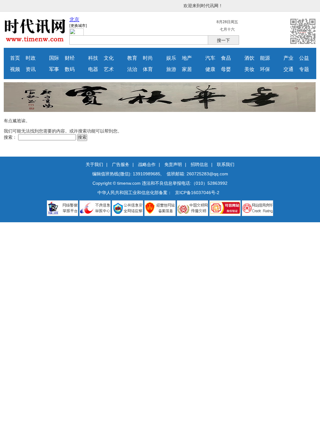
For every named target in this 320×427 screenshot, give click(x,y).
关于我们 (94, 164)
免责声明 (173, 164)
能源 (265, 58)
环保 (265, 69)
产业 (288, 58)
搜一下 (223, 40)
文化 (109, 58)
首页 (15, 58)
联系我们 (225, 164)
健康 (210, 69)
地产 (187, 58)
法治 (132, 69)
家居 (187, 69)
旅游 (171, 69)
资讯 (31, 69)
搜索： (10, 137)
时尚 (148, 58)
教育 (132, 58)
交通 (288, 69)
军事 (54, 69)
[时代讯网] (35, 40)
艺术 (109, 69)
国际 (54, 58)
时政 (31, 58)
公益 (304, 58)
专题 (304, 69)
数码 (70, 69)
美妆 (249, 69)
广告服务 (120, 164)
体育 (148, 69)
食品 (226, 58)
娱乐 (171, 58)
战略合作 (147, 164)
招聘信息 (199, 164)
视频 (15, 69)
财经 (70, 58)
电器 (93, 69)
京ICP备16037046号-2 (197, 192)
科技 (93, 58)
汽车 (210, 58)
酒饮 (249, 58)
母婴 (226, 69)
